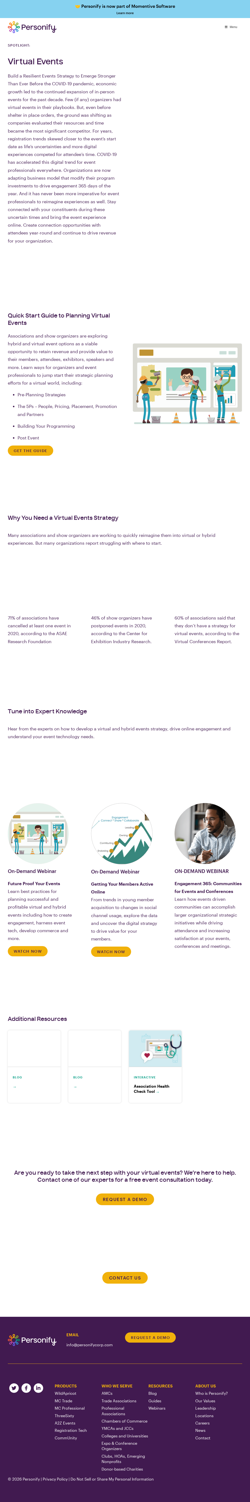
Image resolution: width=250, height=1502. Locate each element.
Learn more (125, 9)
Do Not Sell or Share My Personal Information (112, 1479)
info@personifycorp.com (89, 1344)
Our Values (205, 1400)
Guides (154, 1400)
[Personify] (32, 1340)
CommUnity (66, 1437)
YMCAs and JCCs (118, 1428)
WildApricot (65, 1393)
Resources (160, 1386)
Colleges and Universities (125, 1436)
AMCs (107, 1393)
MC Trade (63, 1400)
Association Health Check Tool (151, 1089)
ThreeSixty (64, 1415)
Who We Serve (117, 1386)
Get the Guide (30, 450)
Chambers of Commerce (124, 1421)
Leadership (205, 1408)
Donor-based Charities (122, 1469)
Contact (202, 1437)
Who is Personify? (211, 1393)
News (200, 1430)
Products (66, 1386)
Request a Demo (125, 1199)
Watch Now (28, 951)
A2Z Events (65, 1423)
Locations (204, 1415)
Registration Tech (71, 1430)
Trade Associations (119, 1400)
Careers (202, 1423)
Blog (152, 1393)
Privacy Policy (55, 1479)
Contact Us (125, 1277)
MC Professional (70, 1408)
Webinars (157, 1408)
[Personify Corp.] (32, 27)
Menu (233, 27)
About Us (205, 1386)
